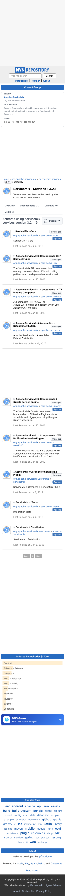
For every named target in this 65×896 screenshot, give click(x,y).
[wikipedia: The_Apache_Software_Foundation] (21, 122)
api (39, 806)
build (7, 810)
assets (55, 806)
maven (19, 828)
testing (56, 837)
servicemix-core (49, 235)
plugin (25, 833)
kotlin (48, 824)
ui (27, 842)
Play (26, 863)
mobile (30, 828)
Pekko (41, 863)
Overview (10, 205)
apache (30, 806)
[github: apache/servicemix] (5, 122)
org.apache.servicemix (24, 179)
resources (38, 833)
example (9, 819)
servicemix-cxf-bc (51, 296)
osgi (58, 828)
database (43, 815)
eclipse (55, 815)
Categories (21, 80)
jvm (40, 824)
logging (8, 828)
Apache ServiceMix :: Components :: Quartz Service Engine (35, 400)
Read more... (33, 870)
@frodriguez (45, 856)
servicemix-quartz (51, 406)
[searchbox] (25, 75)
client (48, 810)
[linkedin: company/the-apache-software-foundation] (17, 122)
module (41, 828)
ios (20, 824)
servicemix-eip (49, 263)
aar (7, 806)
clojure (58, 810)
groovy (8, 824)
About (46, 80)
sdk (57, 833)
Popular (35, 80)
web (33, 842)
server (8, 837)
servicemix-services (50, 179)
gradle (57, 819)
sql (38, 837)
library (58, 824)
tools (21, 842)
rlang (50, 833)
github (47, 819)
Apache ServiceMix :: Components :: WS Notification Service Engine (37, 437)
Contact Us (28, 891)
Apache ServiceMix (14, 97)
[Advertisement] (32, 32)
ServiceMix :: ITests (27, 502)
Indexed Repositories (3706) (32, 656)
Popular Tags (32, 800)
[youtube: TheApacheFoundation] (25, 122)
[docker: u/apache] (9, 122)
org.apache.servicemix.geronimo (31, 478)
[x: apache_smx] (13, 122)
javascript (30, 824)
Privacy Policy (44, 891)
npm (51, 828)
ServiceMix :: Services (29, 189)
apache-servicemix (51, 330)
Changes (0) (51, 205)
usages (56, 231)
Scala (20, 863)
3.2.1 (52, 189)
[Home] (32, 71)
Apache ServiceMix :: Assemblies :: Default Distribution (34, 324)
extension (21, 819)
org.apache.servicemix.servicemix (31, 531)
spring (29, 837)
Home (5, 179)
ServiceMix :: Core (25, 231)
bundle (38, 810)
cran (26, 815)
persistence (12, 833)
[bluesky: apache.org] (33, 122)
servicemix (19, 481)
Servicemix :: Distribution (30, 527)
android (18, 806)
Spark (33, 863)
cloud (9, 815)
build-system (22, 810)
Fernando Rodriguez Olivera (45, 885)
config (18, 815)
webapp (42, 842)
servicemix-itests (50, 506)
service (19, 837)
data (33, 815)
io (15, 824)
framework (34, 819)
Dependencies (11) (29, 205)
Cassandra (56, 863)
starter (45, 837)
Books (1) (9, 211)
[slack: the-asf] (29, 122)
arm (47, 806)
